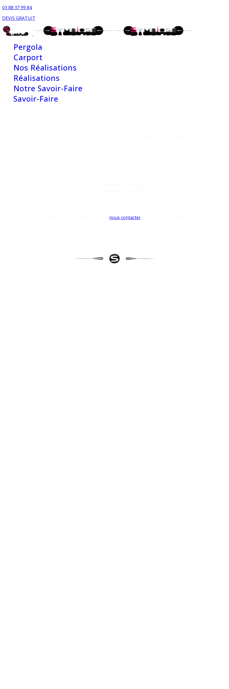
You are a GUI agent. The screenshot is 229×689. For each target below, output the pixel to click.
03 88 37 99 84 (17, 7)
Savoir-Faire (35, 98)
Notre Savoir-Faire (48, 88)
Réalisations (36, 78)
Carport (28, 57)
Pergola (27, 47)
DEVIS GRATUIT (18, 18)
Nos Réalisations (45, 67)
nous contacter (125, 217)
